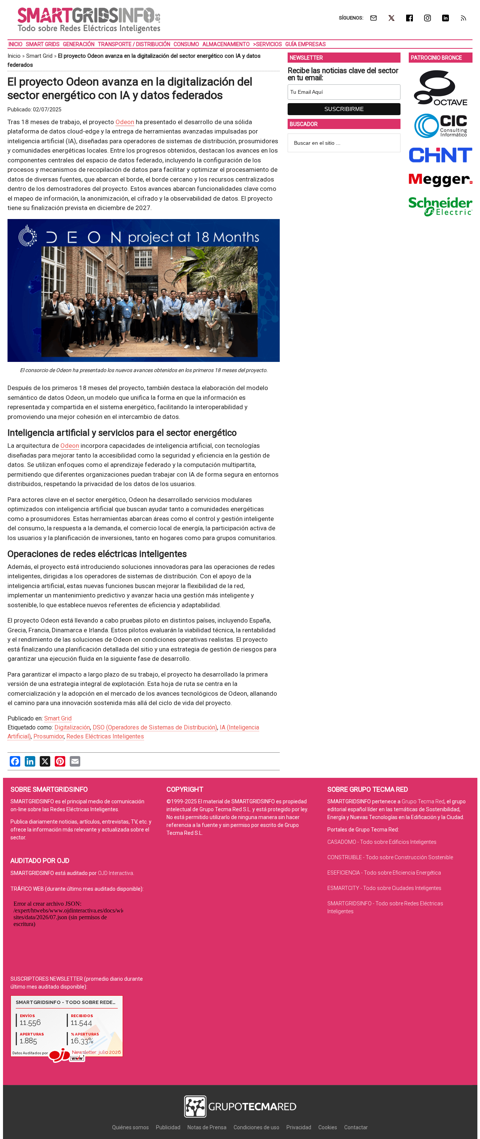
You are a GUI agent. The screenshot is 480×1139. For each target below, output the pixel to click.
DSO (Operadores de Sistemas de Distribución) (155, 727)
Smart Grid (39, 56)
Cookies (327, 1127)
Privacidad (298, 1127)
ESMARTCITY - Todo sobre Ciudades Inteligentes (384, 888)
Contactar (356, 1127)
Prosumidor (48, 736)
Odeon (125, 122)
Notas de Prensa (207, 1127)
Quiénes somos (130, 1127)
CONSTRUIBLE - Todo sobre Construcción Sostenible (390, 857)
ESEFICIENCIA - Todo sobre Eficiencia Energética (384, 873)
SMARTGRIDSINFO (89, 21)
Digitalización (72, 727)
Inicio (14, 56)
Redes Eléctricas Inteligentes (105, 736)
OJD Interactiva (115, 873)
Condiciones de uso (256, 1127)
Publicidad (168, 1127)
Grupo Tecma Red (423, 801)
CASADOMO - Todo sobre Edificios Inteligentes (381, 842)
